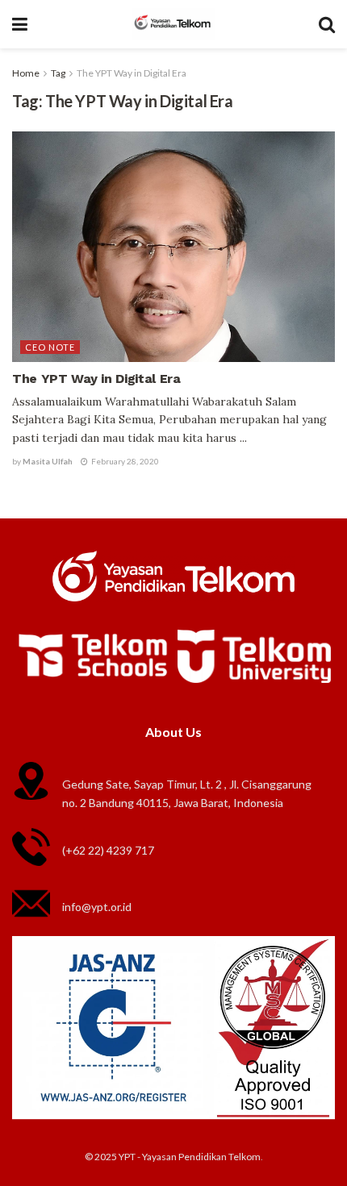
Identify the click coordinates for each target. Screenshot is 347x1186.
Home (26, 73)
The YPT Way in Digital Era (131, 73)
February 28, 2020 (124, 461)
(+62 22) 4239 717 (108, 850)
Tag (58, 73)
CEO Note (50, 347)
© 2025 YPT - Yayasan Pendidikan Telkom (173, 1157)
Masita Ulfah (48, 461)
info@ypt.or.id (97, 906)
